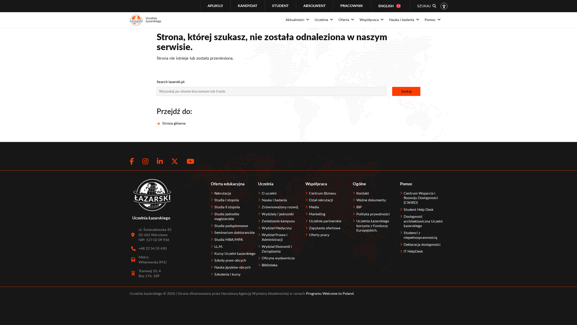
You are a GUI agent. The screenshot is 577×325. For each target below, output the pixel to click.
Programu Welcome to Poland (329, 293)
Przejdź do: (174, 111)
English (386, 6)
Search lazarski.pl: (171, 82)
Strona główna (173, 123)
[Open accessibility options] (444, 6)
